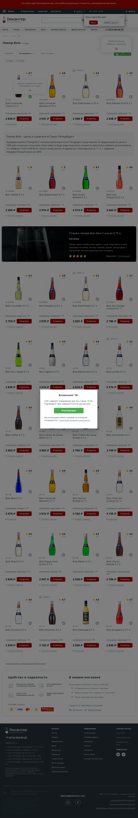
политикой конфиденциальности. (74, 420)
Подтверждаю (68, 410)
